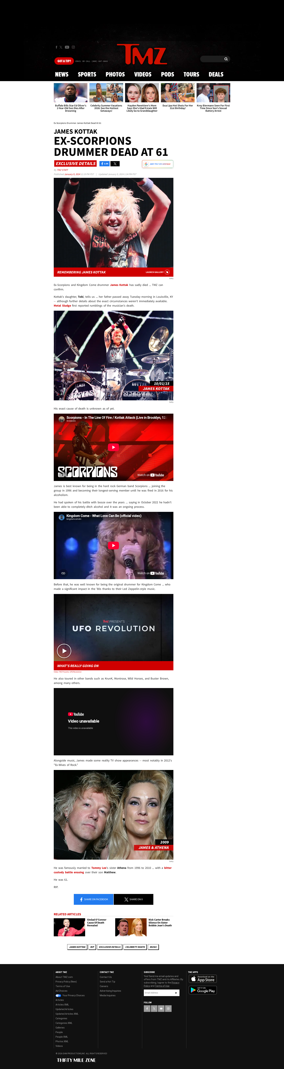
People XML (62, 1037)
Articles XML (62, 1004)
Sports (87, 75)
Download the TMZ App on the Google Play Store (203, 990)
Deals (216, 75)
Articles (60, 1000)
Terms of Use (63, 986)
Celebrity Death (135, 946)
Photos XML (62, 1041)
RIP (92, 946)
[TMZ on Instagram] (73, 47)
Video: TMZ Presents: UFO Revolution (68, 672)
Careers (104, 986)
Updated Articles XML (67, 1014)
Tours (191, 75)
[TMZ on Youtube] (67, 47)
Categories (61, 1018)
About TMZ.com (64, 977)
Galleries (60, 1027)
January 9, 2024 (72, 174)
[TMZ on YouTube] (161, 1008)
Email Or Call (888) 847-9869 (91, 61)
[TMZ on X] (61, 47)
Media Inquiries (108, 995)
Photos (115, 75)
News (61, 75)
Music (153, 946)
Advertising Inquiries (110, 991)
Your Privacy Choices (73, 995)
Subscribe (176, 993)
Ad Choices (61, 991)
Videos (142, 75)
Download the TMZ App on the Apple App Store (203, 979)
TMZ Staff (62, 169)
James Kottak (77, 946)
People (59, 1032)
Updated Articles (64, 1009)
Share (96, 899)
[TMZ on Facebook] (56, 47)
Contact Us (106, 977)
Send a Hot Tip (107, 981)
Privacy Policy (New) (66, 981)
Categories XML (64, 1023)
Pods (167, 75)
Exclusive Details (109, 946)
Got (64, 61)
